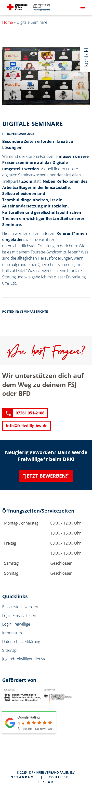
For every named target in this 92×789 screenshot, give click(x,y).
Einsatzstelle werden (20, 606)
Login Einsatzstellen (19, 615)
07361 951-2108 (30, 413)
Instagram (21, 777)
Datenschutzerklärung (21, 641)
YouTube (59, 777)
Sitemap (9, 650)
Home (7, 22)
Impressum (12, 633)
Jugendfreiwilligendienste (24, 659)
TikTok (46, 782)
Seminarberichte (34, 311)
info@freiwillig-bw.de (26, 425)
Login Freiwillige (16, 624)
